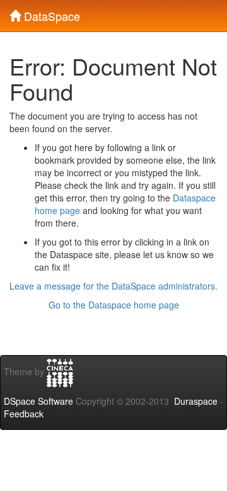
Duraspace (196, 401)
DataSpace (50, 13)
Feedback (24, 413)
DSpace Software (38, 401)
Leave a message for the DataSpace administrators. (113, 285)
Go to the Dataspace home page (114, 304)
